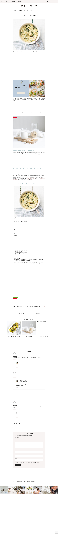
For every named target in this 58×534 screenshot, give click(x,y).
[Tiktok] (48, 1)
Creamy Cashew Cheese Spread (44, 336)
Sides (39, 306)
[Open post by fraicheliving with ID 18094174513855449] (4, 490)
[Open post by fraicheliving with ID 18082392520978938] (21, 490)
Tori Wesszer (22, 380)
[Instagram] (45, 1)
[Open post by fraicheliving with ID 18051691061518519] (37, 490)
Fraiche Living (29, 6)
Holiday (28, 306)
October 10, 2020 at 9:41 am (23, 381)
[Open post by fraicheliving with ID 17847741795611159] (12, 490)
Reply (14, 359)
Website (16, 458)
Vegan (14, 307)
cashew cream (29, 154)
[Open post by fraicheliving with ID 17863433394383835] (45, 490)
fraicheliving (4, 486)
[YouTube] (47, 1)
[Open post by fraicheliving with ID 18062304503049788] (54, 490)
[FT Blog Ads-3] (29, 89)
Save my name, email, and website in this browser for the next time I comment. (28, 462)
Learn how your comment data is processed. (29, 481)
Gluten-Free (29, 14)
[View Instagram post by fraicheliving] (7, 493)
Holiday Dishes (31, 306)
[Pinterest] (46, 1)
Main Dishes (36, 306)
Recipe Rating (17, 437)
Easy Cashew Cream (29, 336)
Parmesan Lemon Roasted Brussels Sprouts (14, 336)
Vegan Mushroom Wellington (30, 178)
